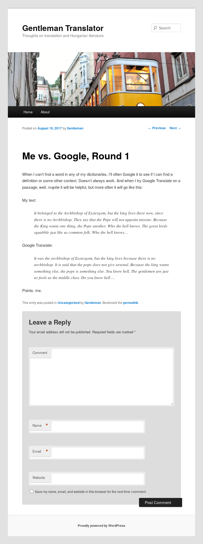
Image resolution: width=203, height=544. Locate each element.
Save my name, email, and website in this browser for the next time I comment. (90, 491)
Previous (157, 127)
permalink (130, 302)
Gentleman (75, 128)
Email (40, 451)
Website (39, 477)
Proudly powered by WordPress (101, 525)
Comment (40, 352)
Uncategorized (69, 302)
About (45, 111)
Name (40, 425)
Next (175, 127)
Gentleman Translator (63, 27)
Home (28, 111)
